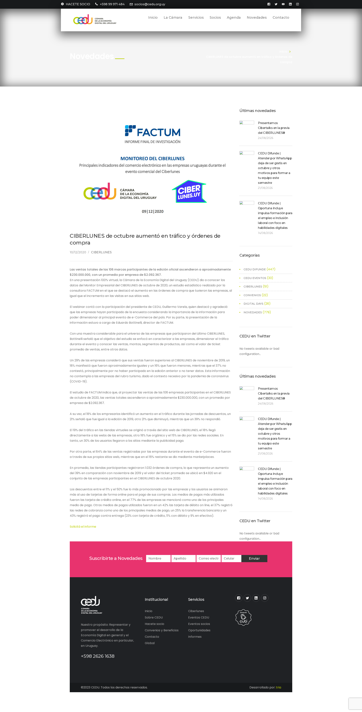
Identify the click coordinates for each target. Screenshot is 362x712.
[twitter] (247, 598)
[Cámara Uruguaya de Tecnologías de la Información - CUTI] (243, 617)
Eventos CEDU (198, 617)
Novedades (253, 312)
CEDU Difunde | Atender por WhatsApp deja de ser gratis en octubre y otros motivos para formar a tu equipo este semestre (275, 168)
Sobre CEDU (154, 617)
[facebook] (238, 598)
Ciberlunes (196, 611)
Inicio (283, 51)
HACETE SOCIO (78, 4)
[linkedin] (256, 598)
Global (150, 643)
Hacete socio (154, 624)
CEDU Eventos (255, 278)
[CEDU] (94, 19)
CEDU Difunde (255, 269)
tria (278, 687)
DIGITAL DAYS (253, 303)
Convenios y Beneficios (162, 630)
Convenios (252, 295)
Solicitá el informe (83, 526)
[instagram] (264, 598)
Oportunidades (199, 630)
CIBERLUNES (101, 252)
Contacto (152, 637)
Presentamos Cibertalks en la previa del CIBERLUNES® (274, 128)
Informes (195, 637)
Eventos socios (199, 624)
